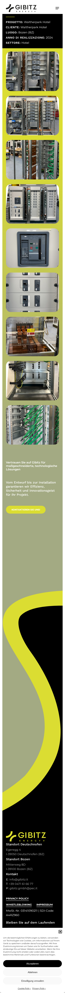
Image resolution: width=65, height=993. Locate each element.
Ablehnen (32, 972)
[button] (60, 931)
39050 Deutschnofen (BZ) (25, 854)
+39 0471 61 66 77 (21, 884)
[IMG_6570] (32, 159)
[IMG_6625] (32, 425)
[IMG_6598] (32, 204)
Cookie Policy (24, 988)
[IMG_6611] (32, 292)
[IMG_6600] (32, 248)
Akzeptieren (32, 963)
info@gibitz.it (18, 879)
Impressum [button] (44, 904)
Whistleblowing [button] (19, 904)
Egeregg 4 (13, 849)
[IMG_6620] (32, 380)
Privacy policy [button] (17, 898)
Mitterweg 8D (16, 864)
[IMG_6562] (32, 71)
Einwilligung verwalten (32, 981)
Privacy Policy (39, 988)
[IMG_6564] (32, 115)
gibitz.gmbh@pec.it (23, 888)
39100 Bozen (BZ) (19, 869)
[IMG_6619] (32, 336)
